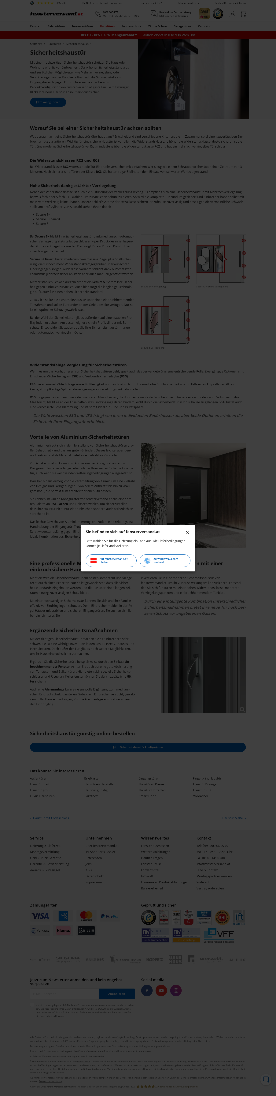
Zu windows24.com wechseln (165, 560)
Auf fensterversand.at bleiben (114, 560)
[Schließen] (187, 532)
